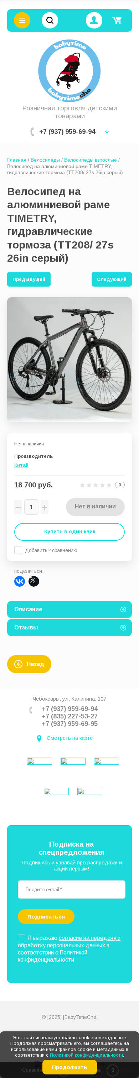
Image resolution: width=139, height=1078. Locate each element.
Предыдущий (28, 279)
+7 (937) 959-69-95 (70, 723)
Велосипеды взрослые (90, 160)
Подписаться (46, 917)
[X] (34, 581)
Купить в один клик (69, 531)
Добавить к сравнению (51, 550)
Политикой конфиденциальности (86, 1055)
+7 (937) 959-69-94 (67, 131)
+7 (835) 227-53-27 (70, 716)
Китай (21, 465)
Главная (16, 160)
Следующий (112, 279)
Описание (28, 609)
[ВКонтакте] (19, 581)
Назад (35, 664)
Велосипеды (45, 160)
